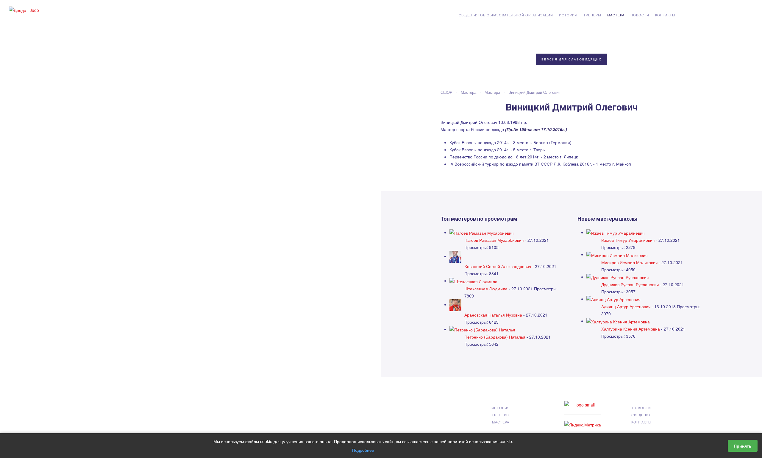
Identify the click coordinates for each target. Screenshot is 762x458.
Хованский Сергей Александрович (497, 266)
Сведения (641, 414)
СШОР (446, 92)
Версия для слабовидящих (571, 59)
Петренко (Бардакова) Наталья (494, 337)
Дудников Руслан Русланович (630, 284)
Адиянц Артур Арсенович (625, 306)
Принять (743, 446)
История (568, 15)
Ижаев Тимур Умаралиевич (628, 240)
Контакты (665, 15)
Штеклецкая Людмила (486, 289)
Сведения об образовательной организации (506, 15)
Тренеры (592, 15)
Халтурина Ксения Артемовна (630, 329)
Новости (639, 15)
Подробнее (363, 450)
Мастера (615, 15)
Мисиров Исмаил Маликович (629, 262)
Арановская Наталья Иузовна (493, 315)
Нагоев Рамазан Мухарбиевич (494, 240)
